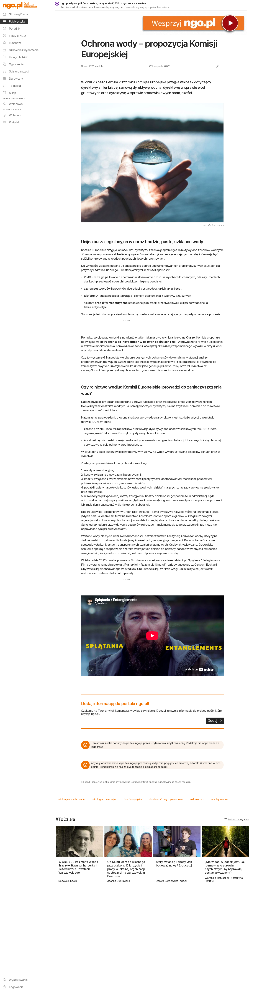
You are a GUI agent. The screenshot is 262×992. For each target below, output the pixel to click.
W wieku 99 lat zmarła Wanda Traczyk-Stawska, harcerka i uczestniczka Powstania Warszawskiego (78, 867)
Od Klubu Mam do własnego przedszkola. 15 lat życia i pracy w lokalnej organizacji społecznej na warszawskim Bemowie (126, 869)
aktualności (197, 799)
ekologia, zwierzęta (104, 799)
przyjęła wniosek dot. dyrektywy (127, 250)
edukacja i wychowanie (71, 799)
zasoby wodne (219, 799)
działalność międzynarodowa (166, 799)
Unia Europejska (132, 799)
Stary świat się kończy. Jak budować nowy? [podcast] (174, 863)
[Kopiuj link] (217, 66)
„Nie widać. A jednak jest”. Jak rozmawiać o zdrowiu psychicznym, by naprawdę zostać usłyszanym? (225, 867)
